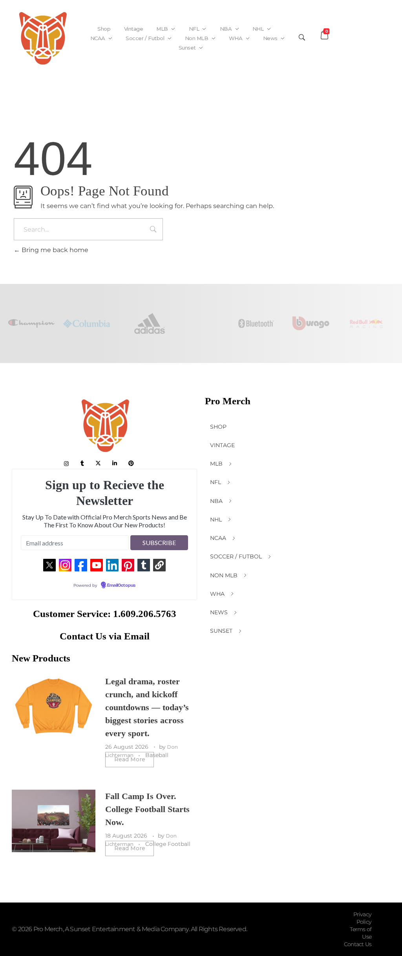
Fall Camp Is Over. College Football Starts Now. (147, 809)
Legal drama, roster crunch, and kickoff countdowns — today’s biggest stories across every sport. (147, 707)
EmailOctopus (121, 586)
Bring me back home (54, 250)
